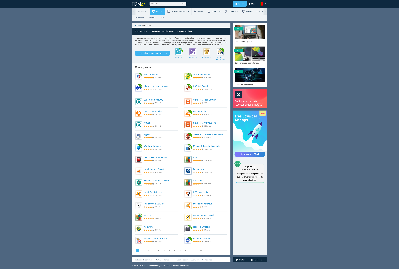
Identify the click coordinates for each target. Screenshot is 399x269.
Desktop (249, 11)
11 (190, 250)
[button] (133, 11)
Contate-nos (207, 260)
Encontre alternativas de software (150, 53)
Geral (261, 11)
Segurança (159, 11)
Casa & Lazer (216, 11)
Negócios (200, 11)
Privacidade (139, 18)
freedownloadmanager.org (154, 266)
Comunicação (233, 11)
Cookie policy (182, 260)
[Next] (201, 250)
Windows (138, 25)
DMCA (158, 260)
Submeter (195, 260)
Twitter (241, 260)
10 (185, 250)
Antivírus (152, 18)
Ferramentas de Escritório (180, 11)
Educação (144, 11)
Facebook (258, 260)
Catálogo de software (143, 260)
